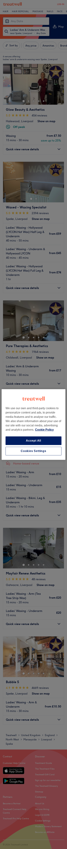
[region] (33, 424)
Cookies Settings (33, 451)
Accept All (33, 440)
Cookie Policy (44, 429)
